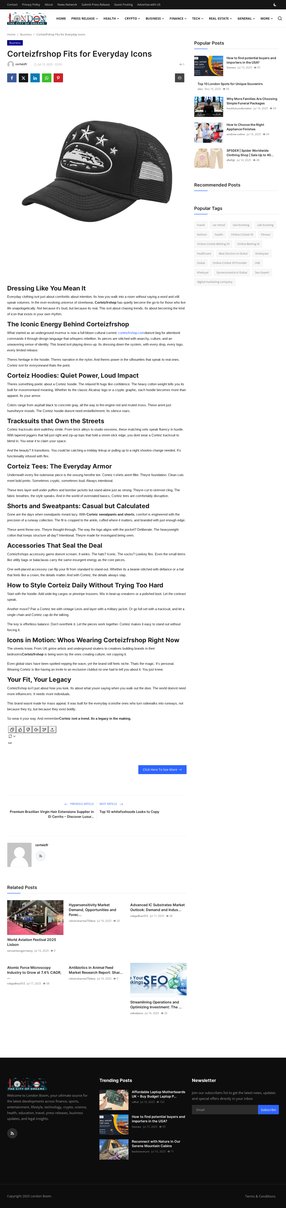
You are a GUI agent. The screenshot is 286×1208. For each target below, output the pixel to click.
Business (26, 34)
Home (61, 18)
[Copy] (12, 729)
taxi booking (241, 225)
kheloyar (203, 272)
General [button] (245, 18)
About (49, 4)
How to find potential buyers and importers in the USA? (251, 60)
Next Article (108, 804)
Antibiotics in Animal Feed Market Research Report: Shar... (96, 970)
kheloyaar (262, 253)
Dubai (201, 263)
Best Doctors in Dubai (233, 253)
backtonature (140, 1151)
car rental (218, 225)
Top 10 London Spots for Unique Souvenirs (230, 84)
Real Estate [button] (219, 18)
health (219, 234)
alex (200, 89)
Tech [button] (196, 18)
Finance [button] (176, 18)
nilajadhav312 (139, 916)
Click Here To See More (160, 769)
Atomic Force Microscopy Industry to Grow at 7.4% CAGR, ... (34, 972)
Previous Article (82, 804)
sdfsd (135, 1102)
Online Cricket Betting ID (213, 244)
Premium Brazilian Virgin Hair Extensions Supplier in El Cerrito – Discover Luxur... (52, 814)
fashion (202, 234)
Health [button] (109, 18)
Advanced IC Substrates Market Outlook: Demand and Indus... (157, 907)
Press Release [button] (83, 18)
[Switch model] (10, 743)
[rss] (12, 1133)
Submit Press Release (96, 4)
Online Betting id (248, 244)
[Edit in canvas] (44, 729)
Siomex (231, 67)
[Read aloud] (36, 729)
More (265, 18)
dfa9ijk (231, 160)
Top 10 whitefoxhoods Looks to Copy (129, 812)
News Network (67, 4)
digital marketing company (215, 282)
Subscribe (268, 1110)
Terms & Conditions (260, 1196)
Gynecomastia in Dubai (232, 272)
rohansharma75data (82, 921)
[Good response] (20, 729)
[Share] (52, 729)
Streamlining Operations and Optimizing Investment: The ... (156, 1004)
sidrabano (136, 1013)
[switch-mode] (275, 4)
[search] (280, 18)
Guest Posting (123, 4)
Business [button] (153, 18)
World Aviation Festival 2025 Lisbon (31, 942)
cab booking (265, 225)
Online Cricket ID (242, 234)
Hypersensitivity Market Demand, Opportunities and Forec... (92, 910)
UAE (257, 263)
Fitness (265, 234)
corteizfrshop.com (131, 333)
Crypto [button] (131, 18)
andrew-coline (236, 134)
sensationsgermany (20, 951)
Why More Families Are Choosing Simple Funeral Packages (252, 101)
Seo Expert (262, 272)
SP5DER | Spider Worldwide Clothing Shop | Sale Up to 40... (250, 153)
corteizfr (41, 845)
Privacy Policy (31, 4)
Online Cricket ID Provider (230, 263)
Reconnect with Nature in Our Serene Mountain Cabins (156, 1143)
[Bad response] (28, 729)
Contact (12, 4)
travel (201, 225)
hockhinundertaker (239, 108)
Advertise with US (148, 4)
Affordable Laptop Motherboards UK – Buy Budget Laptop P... (158, 1094)
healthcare (204, 253)
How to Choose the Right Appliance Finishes (245, 127)
